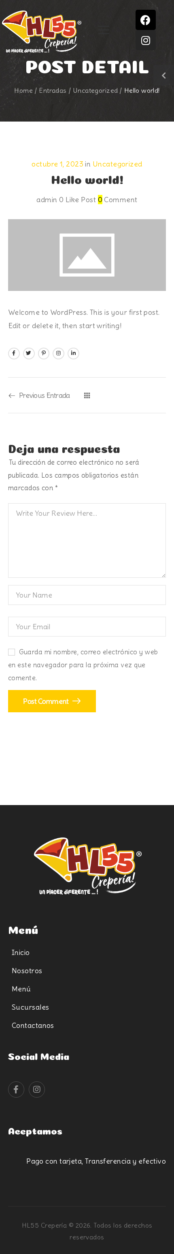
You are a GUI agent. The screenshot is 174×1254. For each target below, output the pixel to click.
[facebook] (16, 1089)
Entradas (52, 90)
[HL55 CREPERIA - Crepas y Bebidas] (41, 33)
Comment (118, 199)
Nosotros (27, 970)
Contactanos (33, 1025)
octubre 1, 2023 (57, 164)
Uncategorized (95, 90)
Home (23, 90)
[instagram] (37, 1089)
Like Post (77, 199)
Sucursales (30, 1007)
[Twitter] (29, 353)
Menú (21, 988)
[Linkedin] (73, 353)
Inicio (21, 952)
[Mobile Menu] (103, 30)
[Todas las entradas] (87, 395)
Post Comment (46, 701)
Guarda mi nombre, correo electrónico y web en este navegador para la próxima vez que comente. (83, 665)
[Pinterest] (44, 353)
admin (46, 199)
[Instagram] (146, 40)
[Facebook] (146, 20)
